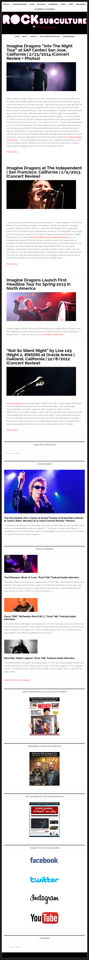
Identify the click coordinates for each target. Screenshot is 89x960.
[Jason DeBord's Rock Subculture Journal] (44, 17)
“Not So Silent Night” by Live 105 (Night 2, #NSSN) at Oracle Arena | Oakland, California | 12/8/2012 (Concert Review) (40, 356)
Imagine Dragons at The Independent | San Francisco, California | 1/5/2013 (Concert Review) (44, 172)
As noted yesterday (14, 403)
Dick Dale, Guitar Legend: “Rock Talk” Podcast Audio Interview (39, 658)
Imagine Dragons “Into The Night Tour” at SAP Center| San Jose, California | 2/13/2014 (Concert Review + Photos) (39, 52)
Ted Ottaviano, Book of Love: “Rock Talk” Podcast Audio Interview (41, 577)
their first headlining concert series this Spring (48, 237)
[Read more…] (12, 152)
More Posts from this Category (17, 680)
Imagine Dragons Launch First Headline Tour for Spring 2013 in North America (38, 284)
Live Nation (47, 334)
